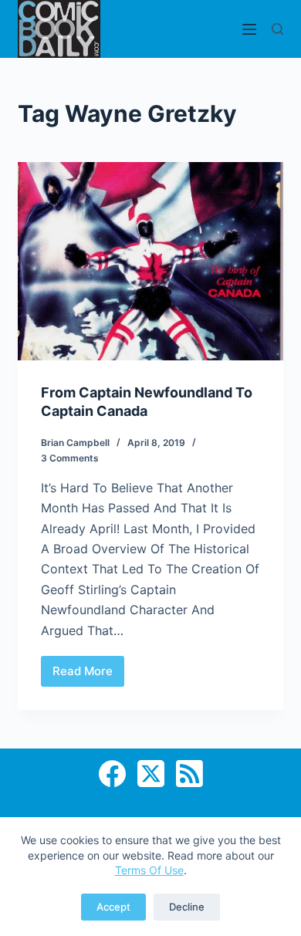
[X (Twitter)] (150, 773)
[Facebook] (112, 773)
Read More (88, 675)
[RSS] (189, 773)
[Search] (277, 29)
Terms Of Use (149, 870)
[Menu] (249, 29)
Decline (187, 907)
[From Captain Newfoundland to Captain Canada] (150, 261)
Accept (113, 907)
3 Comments (70, 458)
